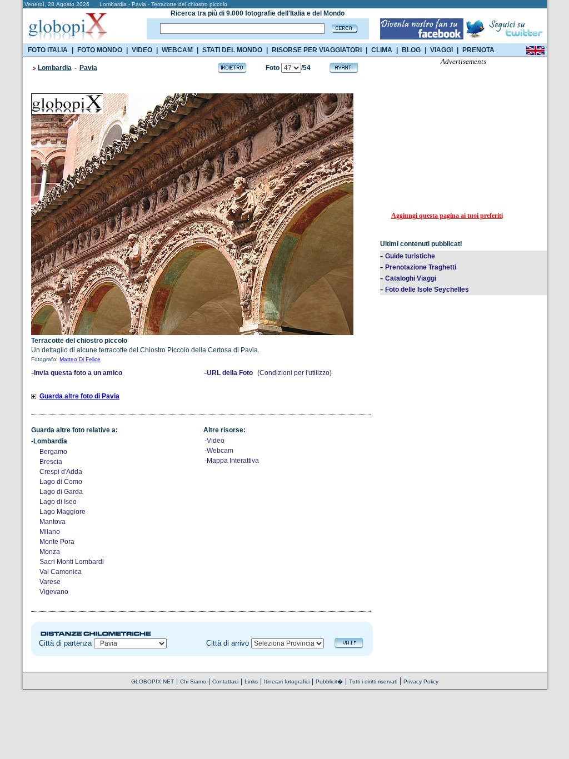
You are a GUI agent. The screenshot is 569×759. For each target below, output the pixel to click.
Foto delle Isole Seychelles (427, 289)
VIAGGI (441, 50)
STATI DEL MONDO (232, 50)
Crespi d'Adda (60, 472)
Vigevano (53, 592)
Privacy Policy (420, 681)
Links (251, 681)
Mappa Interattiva (233, 461)
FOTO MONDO (99, 50)
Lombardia (55, 68)
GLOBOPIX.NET (152, 681)
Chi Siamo (193, 681)
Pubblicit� (329, 681)
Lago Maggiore (62, 512)
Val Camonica (60, 572)
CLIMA (381, 50)
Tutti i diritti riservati (373, 681)
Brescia (50, 462)
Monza (49, 552)
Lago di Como (60, 482)
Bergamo (53, 452)
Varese (50, 582)
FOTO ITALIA (48, 50)
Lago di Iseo (58, 502)
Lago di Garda (61, 492)
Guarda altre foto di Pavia (79, 396)
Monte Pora (56, 542)
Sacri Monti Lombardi (71, 562)
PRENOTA (478, 50)
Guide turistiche (410, 256)
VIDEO (142, 50)
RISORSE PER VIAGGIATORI (317, 50)
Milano (49, 532)
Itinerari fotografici (287, 681)
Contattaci (225, 681)
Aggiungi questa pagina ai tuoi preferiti (447, 215)
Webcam (220, 451)
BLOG (411, 50)
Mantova (52, 522)
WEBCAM (177, 50)
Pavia (88, 68)
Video (215, 441)
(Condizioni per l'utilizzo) (294, 373)
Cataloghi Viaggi (410, 278)
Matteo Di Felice (80, 359)
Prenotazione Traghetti (420, 267)
